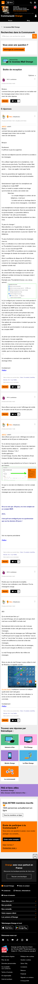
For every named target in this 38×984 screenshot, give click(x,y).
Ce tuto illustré (6, 689)
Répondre (5, 101)
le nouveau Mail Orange (12, 27)
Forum (10, 20)
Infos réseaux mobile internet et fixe (13, 793)
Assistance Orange (7, 790)
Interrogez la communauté (14, 49)
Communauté (11, 16)
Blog (28, 20)
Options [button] (31, 75)
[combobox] (16, 36)
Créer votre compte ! (11, 839)
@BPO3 (4, 126)
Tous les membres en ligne (13, 815)
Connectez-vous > (10, 848)
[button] (34, 79)
